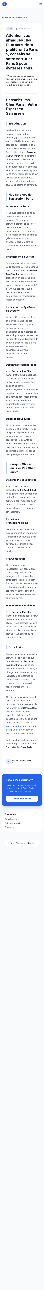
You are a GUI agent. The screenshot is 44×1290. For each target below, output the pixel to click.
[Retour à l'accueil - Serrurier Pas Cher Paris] (4, 3)
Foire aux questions (14, 823)
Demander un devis (22, 798)
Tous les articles (12, 819)
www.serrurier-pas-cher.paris (21, 726)
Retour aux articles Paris (16, 17)
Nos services (11, 827)
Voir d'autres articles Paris (23, 843)
